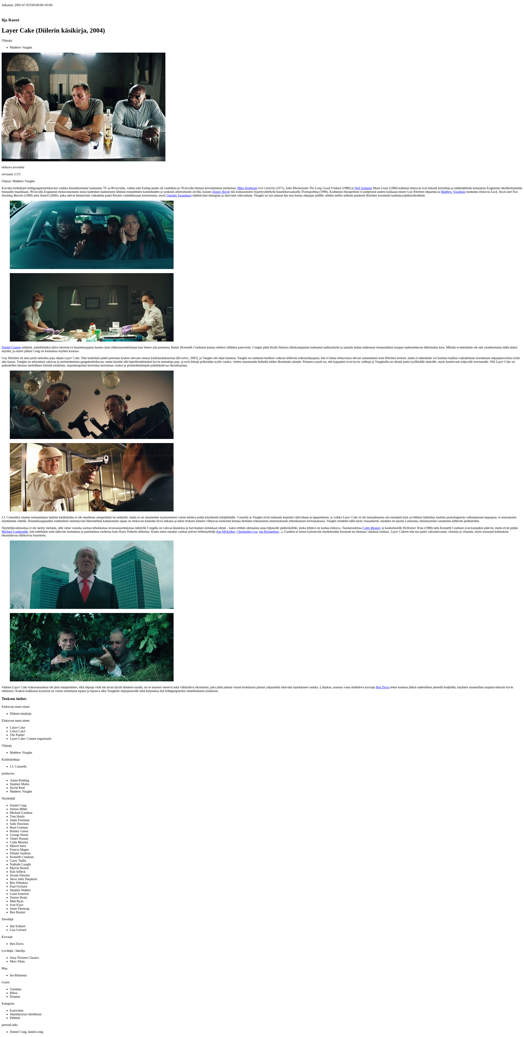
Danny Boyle (221, 191)
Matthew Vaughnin (453, 191)
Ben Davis (383, 687)
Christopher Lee (247, 531)
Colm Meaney (372, 528)
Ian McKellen (226, 531)
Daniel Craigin (11, 347)
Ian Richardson (269, 531)
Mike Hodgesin (247, 188)
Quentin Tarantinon (179, 195)
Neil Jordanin (363, 188)
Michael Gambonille (15, 531)
